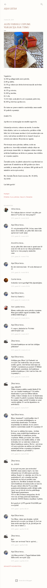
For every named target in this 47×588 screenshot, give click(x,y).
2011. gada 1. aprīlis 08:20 (20, 509)
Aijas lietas (10, 8)
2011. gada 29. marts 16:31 (20, 236)
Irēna (13, 209)
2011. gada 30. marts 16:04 (20, 318)
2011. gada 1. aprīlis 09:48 (19, 529)
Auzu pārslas (14, 197)
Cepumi (22, 197)
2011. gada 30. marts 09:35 (20, 286)
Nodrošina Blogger (25, 580)
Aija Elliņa (15, 225)
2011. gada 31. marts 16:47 (20, 408)
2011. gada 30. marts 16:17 (20, 334)
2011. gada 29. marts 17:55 (20, 256)
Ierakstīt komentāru (12, 566)
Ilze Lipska (15, 307)
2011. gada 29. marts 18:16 (20, 272)
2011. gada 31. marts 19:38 (20, 454)
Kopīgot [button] (6, 194)
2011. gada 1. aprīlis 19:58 (19, 545)
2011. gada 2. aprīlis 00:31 (19, 561)
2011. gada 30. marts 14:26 (20, 300)
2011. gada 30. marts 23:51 (20, 377)
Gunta (13, 279)
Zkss (13, 341)
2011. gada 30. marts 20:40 (20, 350)
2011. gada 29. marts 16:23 (20, 218)
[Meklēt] (41, 3)
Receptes (29, 197)
